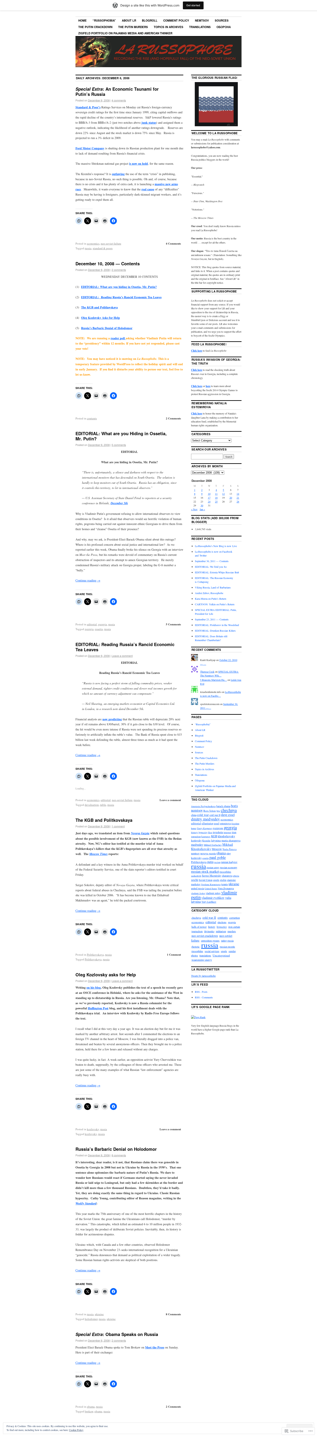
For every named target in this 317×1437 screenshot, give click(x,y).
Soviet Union (205, 880)
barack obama (223, 806)
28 (238, 501)
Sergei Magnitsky (211, 875)
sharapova (227, 875)
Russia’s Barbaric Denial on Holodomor (116, 1149)
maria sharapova (230, 840)
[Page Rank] (198, 1017)
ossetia (99, 629)
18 (216, 497)
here (208, 386)
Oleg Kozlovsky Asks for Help (100, 317)
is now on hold (138, 163)
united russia (197, 888)
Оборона (224, 27)
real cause (147, 189)
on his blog (93, 987)
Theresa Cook (207, 671)
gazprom (218, 828)
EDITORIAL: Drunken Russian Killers (215, 630)
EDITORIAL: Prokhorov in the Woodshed (217, 625)
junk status (148, 122)
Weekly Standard (85, 1203)
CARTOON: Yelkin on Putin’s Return (214, 604)
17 (209, 497)
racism (217, 862)
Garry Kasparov (204, 828)
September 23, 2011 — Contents (212, 619)
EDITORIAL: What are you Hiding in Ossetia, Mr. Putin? (121, 436)
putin (210, 862)
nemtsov (195, 853)
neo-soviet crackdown (204, 936)
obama (91, 1407)
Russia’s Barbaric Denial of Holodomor (106, 328)
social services (212, 951)
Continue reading (87, 580)
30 (202, 505)
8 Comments (173, 1314)
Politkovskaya (95, 954)
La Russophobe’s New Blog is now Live (216, 546)
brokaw (89, 1411)
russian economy (228, 867)
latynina (216, 840)
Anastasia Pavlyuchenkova (203, 806)
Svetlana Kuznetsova (211, 884)
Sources (222, 20)
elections (222, 922)
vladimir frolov (198, 893)
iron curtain (234, 926)
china (193, 815)
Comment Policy (176, 20)
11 (216, 493)
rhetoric (195, 946)
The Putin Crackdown (95, 27)
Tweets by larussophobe (203, 975)
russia (88, 248)
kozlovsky (93, 1129)
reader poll (118, 338)
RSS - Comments (204, 997)
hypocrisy (203, 832)
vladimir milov (213, 893)
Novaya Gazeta (140, 833)
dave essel (228, 814)
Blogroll (149, 20)
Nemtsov (202, 20)
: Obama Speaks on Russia (116, 1334)
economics (93, 243)
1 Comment (174, 954)
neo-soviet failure (111, 243)
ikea (210, 832)
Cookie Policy (76, 1430)
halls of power (199, 927)
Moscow (217, 849)
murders (232, 931)
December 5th (119, 503)
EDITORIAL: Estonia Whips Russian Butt (217, 572)
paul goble (217, 857)
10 (209, 493)
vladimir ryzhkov (212, 897)
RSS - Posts (201, 991)
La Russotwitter (205, 969)
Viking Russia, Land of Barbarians (213, 587)
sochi (194, 879)
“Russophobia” (104, 20)
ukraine (99, 1314)
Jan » (202, 509)
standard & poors (103, 248)
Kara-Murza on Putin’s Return (210, 598)
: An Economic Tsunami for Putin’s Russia (117, 91)
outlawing (118, 174)
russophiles (225, 871)
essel (216, 823)
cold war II (214, 815)
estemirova (225, 823)
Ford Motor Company (89, 148)
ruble (103, 805)
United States (211, 888)
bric (218, 810)
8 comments (119, 1155)
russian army (213, 867)
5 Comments (173, 624)
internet (227, 832)
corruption (234, 917)
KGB (214, 836)
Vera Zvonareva (226, 888)
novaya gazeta (208, 853)
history (194, 832)
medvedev (197, 845)
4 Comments (173, 243)
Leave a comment (122, 656)
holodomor (91, 1319)
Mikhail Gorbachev (213, 844)
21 (238, 497)
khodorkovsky (226, 836)
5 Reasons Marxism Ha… (213, 679)
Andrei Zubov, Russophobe (209, 593)
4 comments (119, 100)
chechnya (229, 810)
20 (230, 497)
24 (209, 501)
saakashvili (196, 875)
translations (205, 955)
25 (216, 501)
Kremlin (206, 840)
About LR (129, 20)
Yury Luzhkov (208, 901)
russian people (227, 946)
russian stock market (205, 871)
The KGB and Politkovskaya (99, 307)
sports (216, 880)
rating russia (227, 940)
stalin (223, 880)
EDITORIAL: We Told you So (211, 566)
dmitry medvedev (205, 819)
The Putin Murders (133, 27)
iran (234, 832)
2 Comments (173, 418)
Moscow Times (98, 854)
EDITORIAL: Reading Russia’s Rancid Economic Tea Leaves (121, 297)
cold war (203, 815)
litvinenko (209, 931)
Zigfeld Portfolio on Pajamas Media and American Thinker (125, 33)
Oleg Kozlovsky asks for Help (105, 974)
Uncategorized (221, 955)
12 (223, 493)
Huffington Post (98, 1008)
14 (238, 493)
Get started (193, 5)
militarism (221, 931)
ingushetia (218, 832)
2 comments (119, 270)
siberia (236, 875)
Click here (196, 351)
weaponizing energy (201, 959)
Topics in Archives (168, 27)
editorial (92, 624)
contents (92, 418)
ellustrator (207, 823)
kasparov (205, 836)
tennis (224, 884)
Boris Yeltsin (209, 810)
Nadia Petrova (230, 849)
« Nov (194, 509)
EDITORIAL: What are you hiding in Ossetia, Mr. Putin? (119, 287)
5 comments (119, 445)
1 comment (118, 826)
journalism (196, 836)
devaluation (92, 805)
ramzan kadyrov (229, 862)
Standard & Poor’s (87, 107)
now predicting (112, 719)
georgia (102, 624)
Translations (200, 27)
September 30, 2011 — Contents (212, 561)
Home (82, 20)
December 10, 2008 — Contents (107, 263)
